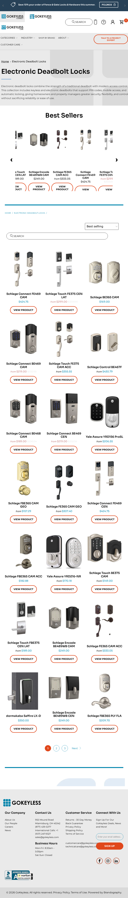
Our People (11, 823)
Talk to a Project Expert (111, 39)
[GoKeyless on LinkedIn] (116, 861)
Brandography (112, 892)
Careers (9, 826)
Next (75, 748)
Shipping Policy (74, 830)
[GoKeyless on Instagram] (108, 861)
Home (5, 61)
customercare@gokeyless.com (82, 843)
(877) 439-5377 (43, 826)
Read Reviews (96, 4)
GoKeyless (22, 892)
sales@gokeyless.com (47, 837)
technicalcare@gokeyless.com (82, 846)
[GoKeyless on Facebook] (99, 861)
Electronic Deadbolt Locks (29, 61)
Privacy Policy (73, 826)
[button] (25, 876)
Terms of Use (79, 892)
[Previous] (11, 160)
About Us (10, 819)
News (8, 830)
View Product (85, 191)
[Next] (116, 160)
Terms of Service (75, 833)
